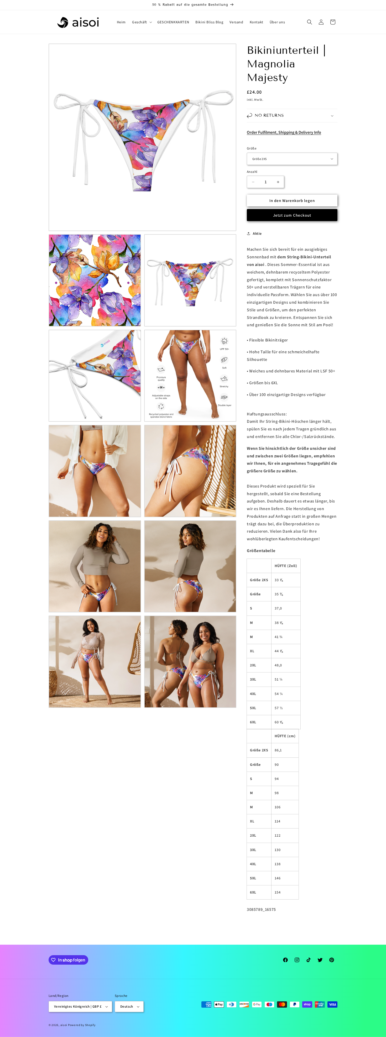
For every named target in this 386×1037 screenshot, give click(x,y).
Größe (252, 148)
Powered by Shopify (82, 1025)
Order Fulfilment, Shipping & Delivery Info (284, 132)
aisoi (63, 1025)
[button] (141, 22)
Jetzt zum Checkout (292, 215)
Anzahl (252, 171)
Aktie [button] (257, 233)
